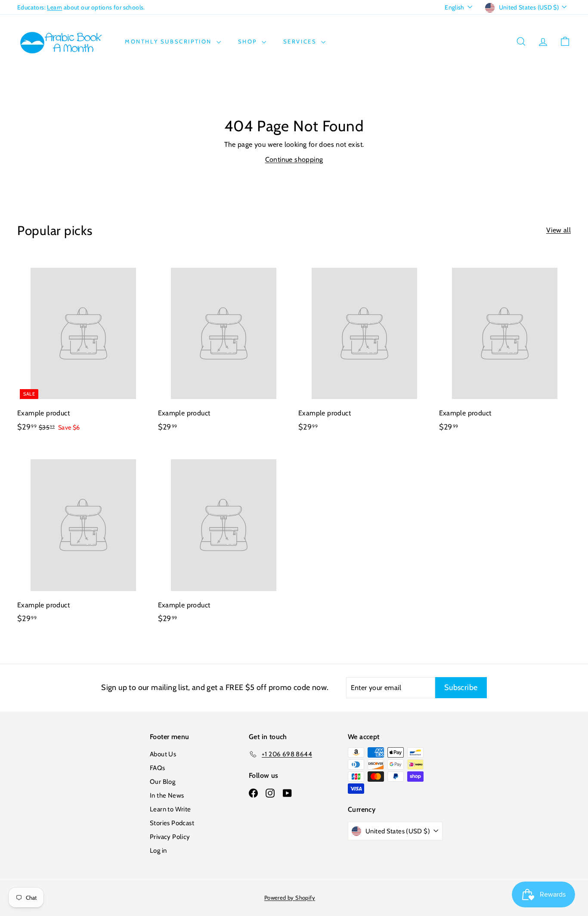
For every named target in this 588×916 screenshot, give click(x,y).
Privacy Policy (170, 837)
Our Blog (162, 782)
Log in (158, 850)
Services (301, 41)
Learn (54, 7)
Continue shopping (294, 159)
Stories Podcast (172, 823)
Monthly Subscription (169, 41)
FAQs (157, 768)
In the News (167, 795)
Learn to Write (170, 809)
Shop (249, 41)
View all (558, 230)
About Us (163, 754)
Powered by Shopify (289, 897)
